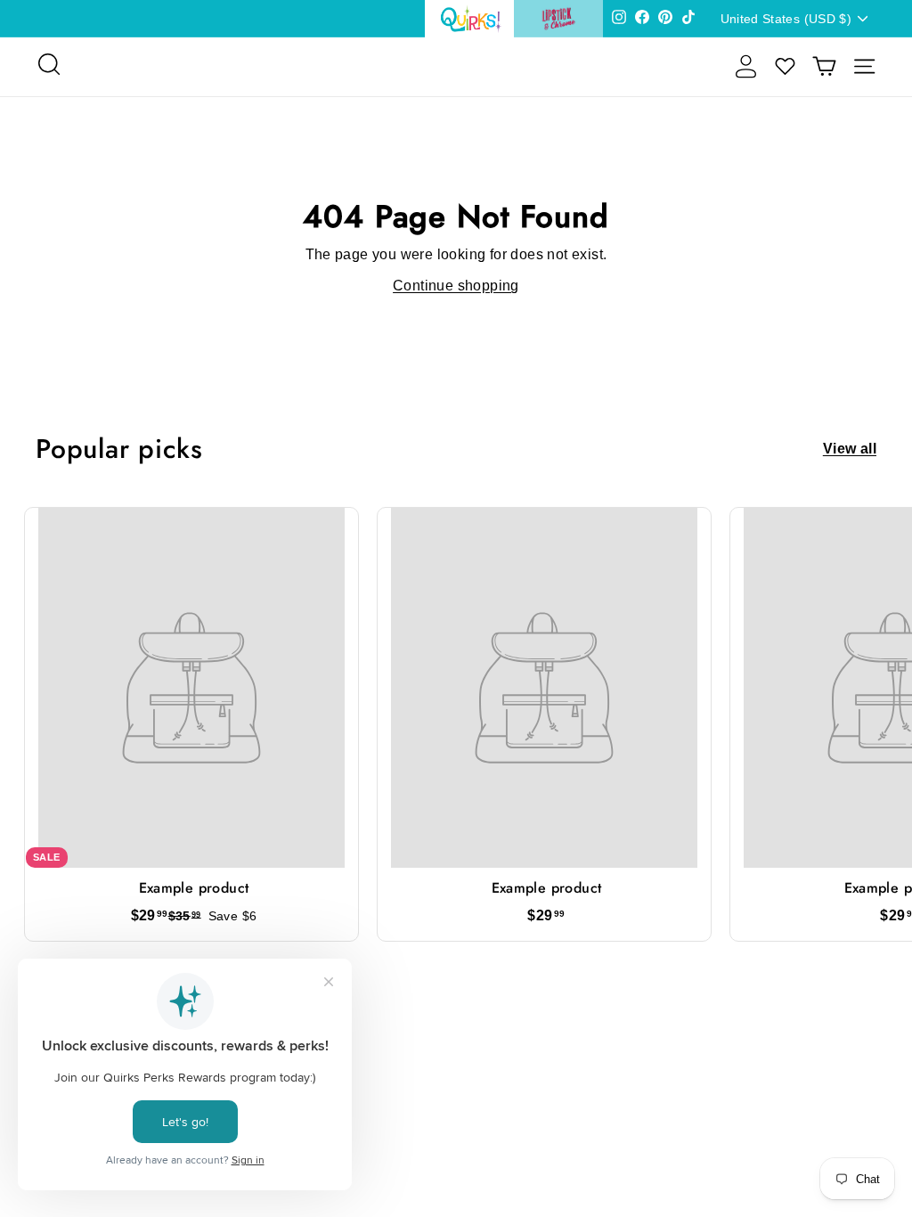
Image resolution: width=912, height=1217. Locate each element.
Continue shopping (456, 285)
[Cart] (824, 66)
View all (849, 449)
